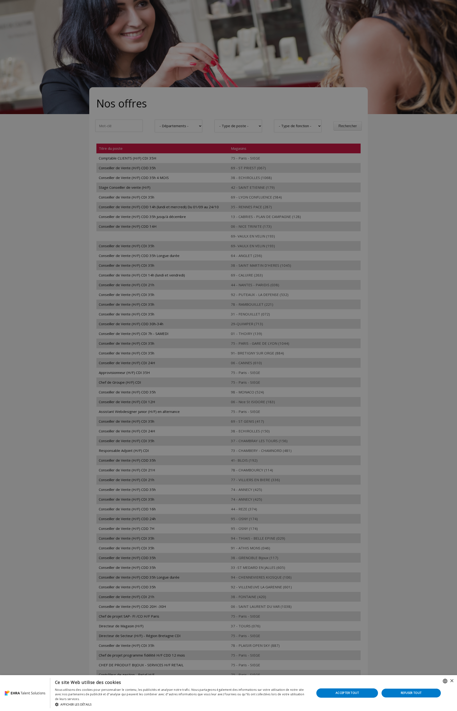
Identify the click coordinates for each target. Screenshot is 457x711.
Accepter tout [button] (347, 693)
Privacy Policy (89, 699)
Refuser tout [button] (411, 693)
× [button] (451, 681)
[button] (181, 704)
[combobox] (445, 681)
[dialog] (228, 693)
